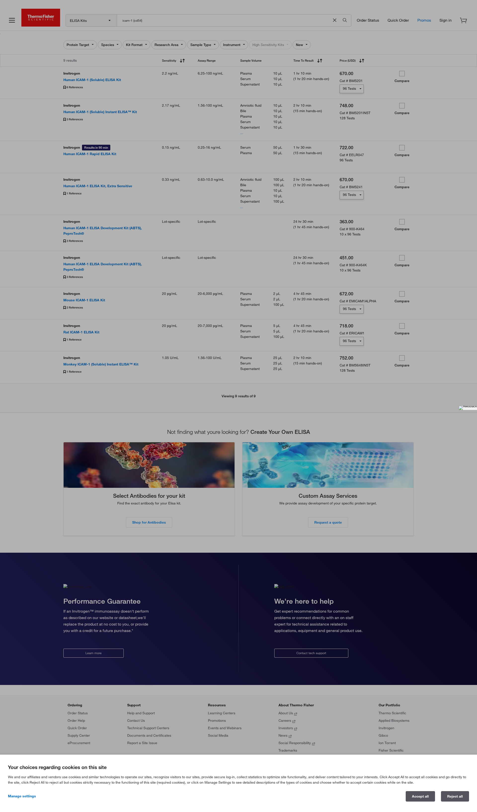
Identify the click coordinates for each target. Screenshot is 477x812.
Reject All (455, 796)
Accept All (420, 796)
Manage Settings (22, 796)
